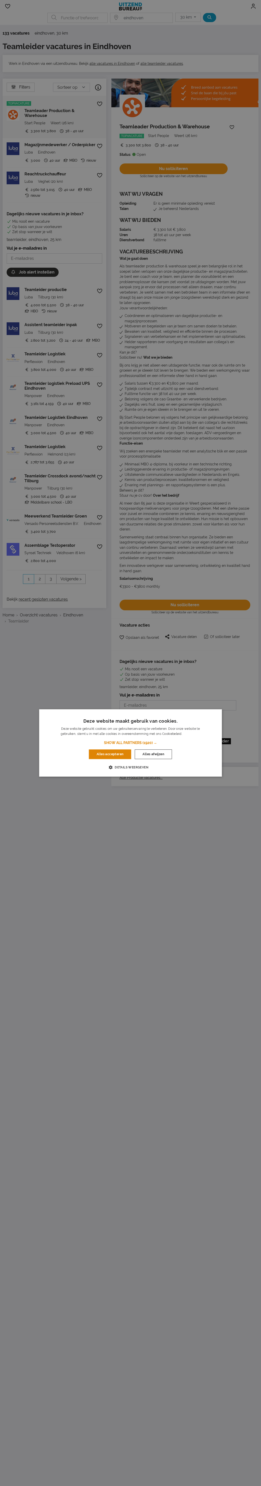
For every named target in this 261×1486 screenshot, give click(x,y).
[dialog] (130, 743)
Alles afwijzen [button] (153, 754)
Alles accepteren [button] (110, 754)
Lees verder (191, 734)
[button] (130, 742)
